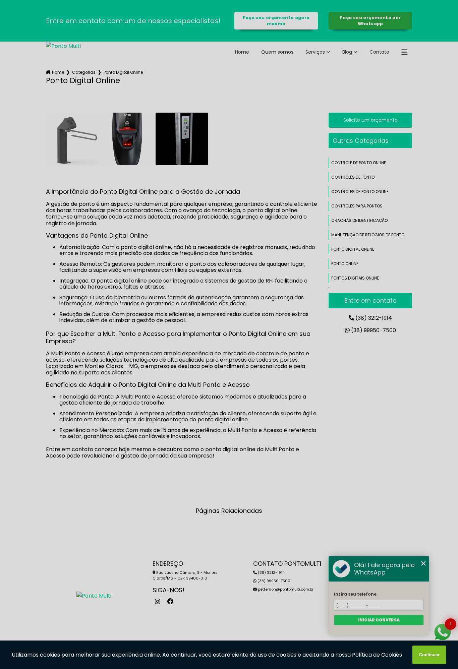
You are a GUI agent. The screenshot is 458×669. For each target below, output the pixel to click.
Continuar (429, 654)
